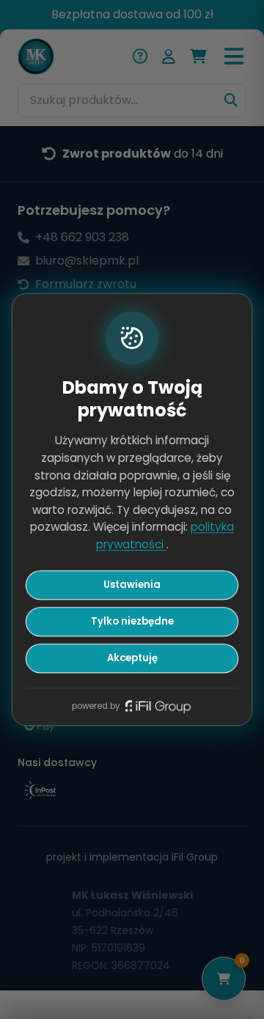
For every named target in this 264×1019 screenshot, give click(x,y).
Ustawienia (132, 585)
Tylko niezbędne (132, 621)
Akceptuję (132, 658)
